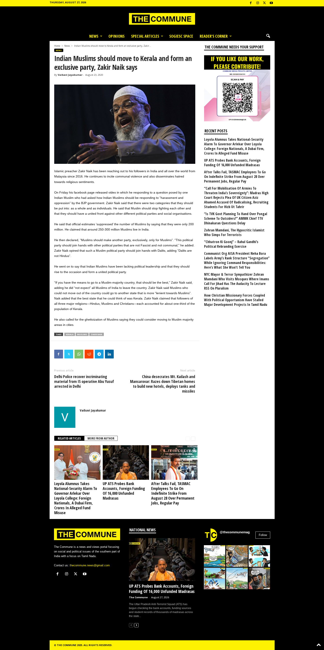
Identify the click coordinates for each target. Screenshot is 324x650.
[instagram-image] (214, 556)
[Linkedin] (109, 354)
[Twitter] (68, 354)
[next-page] (193, 438)
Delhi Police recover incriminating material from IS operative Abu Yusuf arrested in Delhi (84, 381)
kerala (69, 334)
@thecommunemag (235, 532)
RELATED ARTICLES (69, 438)
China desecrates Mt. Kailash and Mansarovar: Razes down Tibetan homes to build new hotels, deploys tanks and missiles (162, 383)
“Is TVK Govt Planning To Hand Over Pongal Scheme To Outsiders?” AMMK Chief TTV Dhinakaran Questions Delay (235, 218)
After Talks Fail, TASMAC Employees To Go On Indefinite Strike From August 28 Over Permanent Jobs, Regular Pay (172, 493)
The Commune (138, 597)
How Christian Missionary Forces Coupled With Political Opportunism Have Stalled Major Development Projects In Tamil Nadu (235, 300)
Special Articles (145, 36)
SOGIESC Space (181, 36)
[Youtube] (271, 3)
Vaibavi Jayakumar (70, 74)
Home (57, 45)
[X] (264, 3)
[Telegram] (99, 354)
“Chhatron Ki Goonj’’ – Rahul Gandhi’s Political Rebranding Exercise (231, 244)
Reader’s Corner (214, 36)
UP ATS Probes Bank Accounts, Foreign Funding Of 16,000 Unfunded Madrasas (124, 491)
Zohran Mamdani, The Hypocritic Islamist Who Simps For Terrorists (234, 232)
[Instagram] (257, 3)
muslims (82, 334)
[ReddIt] (89, 354)
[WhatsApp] (78, 354)
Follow (263, 535)
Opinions (116, 36)
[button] (268, 36)
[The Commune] (162, 19)
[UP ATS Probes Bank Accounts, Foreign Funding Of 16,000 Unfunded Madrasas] (125, 462)
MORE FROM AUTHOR (101, 438)
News (93, 36)
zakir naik (96, 334)
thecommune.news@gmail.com (90, 565)
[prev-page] (188, 438)
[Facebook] (250, 3)
